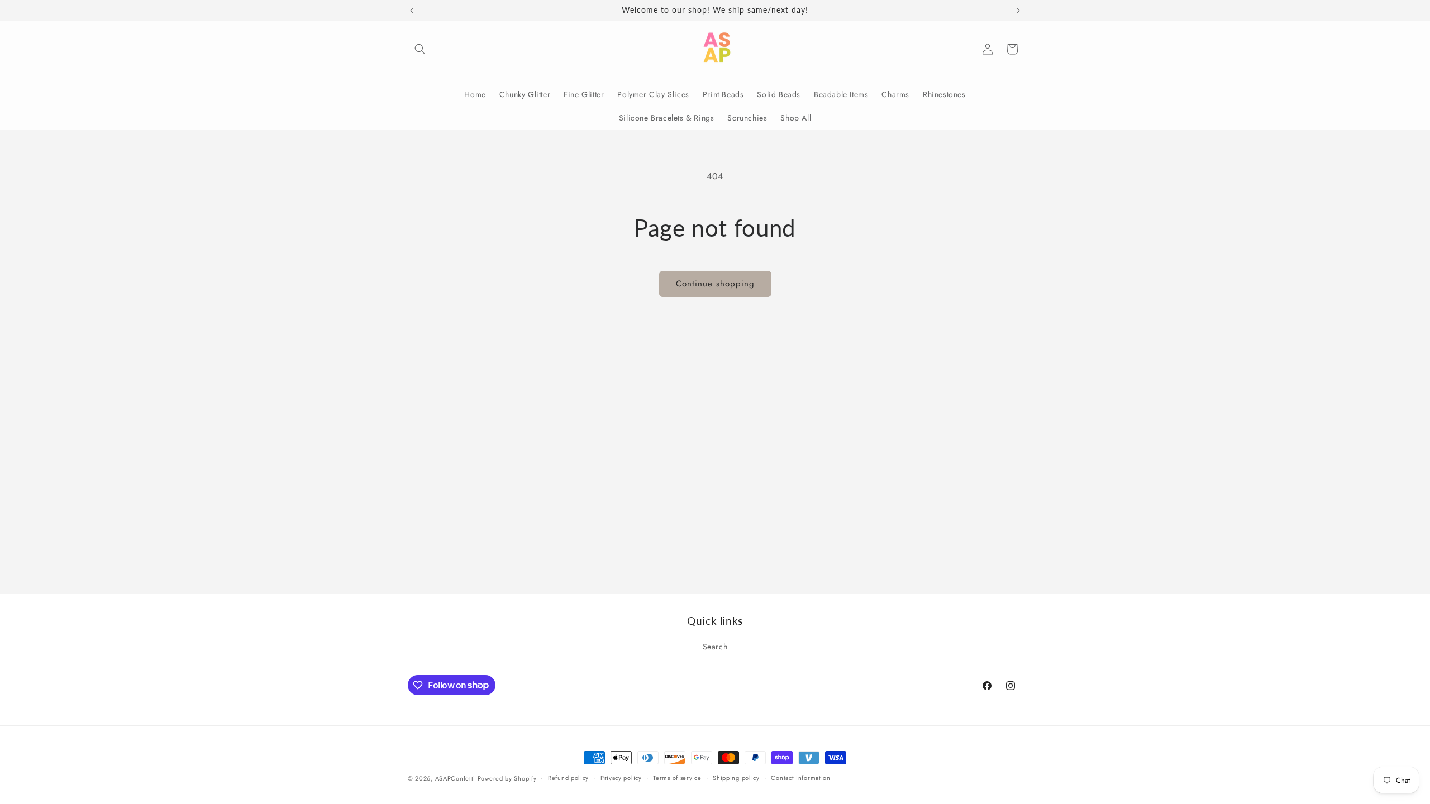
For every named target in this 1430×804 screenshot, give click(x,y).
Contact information (800, 777)
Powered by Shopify (507, 778)
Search (715, 646)
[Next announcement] (1018, 10)
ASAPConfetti (456, 778)
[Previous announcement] (411, 10)
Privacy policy (621, 777)
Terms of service (677, 777)
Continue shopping (715, 283)
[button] (420, 49)
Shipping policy (736, 777)
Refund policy (568, 777)
